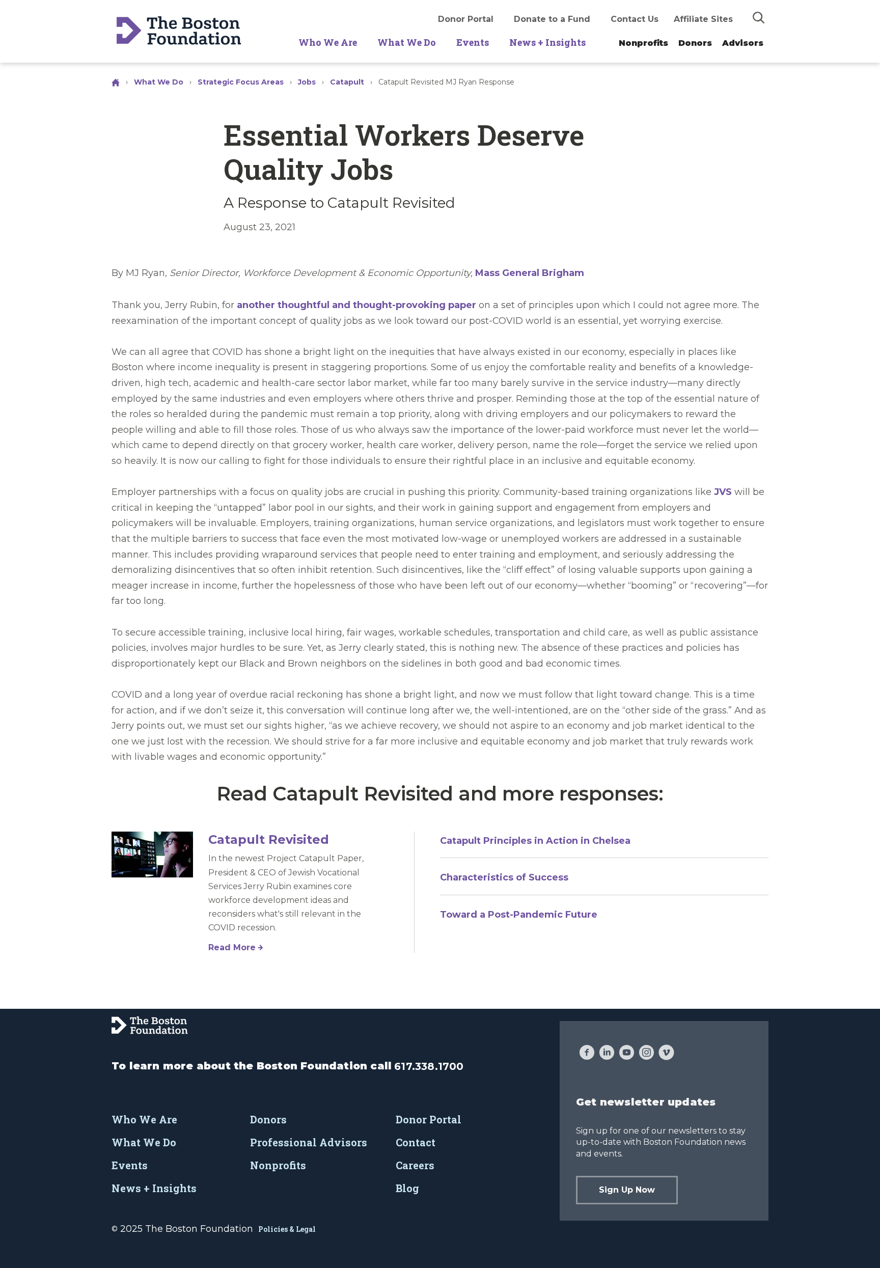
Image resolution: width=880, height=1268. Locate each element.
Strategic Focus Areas (241, 82)
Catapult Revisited (268, 839)
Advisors (742, 43)
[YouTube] (627, 1053)
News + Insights (547, 42)
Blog (407, 1188)
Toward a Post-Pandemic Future (518, 914)
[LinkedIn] (607, 1053)
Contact (415, 1142)
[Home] (117, 82)
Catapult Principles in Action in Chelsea (535, 840)
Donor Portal (465, 19)
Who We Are (327, 42)
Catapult (347, 82)
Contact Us (634, 19)
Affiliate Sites (703, 19)
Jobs (307, 82)
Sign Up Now (627, 1190)
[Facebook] (587, 1053)
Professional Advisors (308, 1142)
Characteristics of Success (504, 877)
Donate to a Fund (552, 19)
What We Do (406, 42)
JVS (723, 492)
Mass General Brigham (529, 273)
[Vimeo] (666, 1053)
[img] (758, 17)
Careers (415, 1165)
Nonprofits (643, 43)
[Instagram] (646, 1053)
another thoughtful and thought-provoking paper (356, 305)
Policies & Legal (287, 1229)
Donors (695, 43)
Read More (232, 947)
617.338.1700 (428, 1066)
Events (472, 42)
